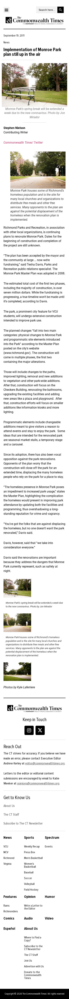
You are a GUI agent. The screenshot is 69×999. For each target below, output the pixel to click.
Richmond (8, 858)
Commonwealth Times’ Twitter (23, 142)
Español (9, 928)
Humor (50, 897)
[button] (6, 10)
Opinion (30, 897)
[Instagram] (29, 730)
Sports (29, 837)
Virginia (7, 864)
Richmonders (10, 911)
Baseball (28, 872)
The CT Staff (11, 814)
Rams (6, 905)
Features (10, 897)
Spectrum (52, 837)
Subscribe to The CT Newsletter (23, 823)
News (7, 837)
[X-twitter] (40, 730)
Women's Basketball (30, 865)
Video (49, 918)
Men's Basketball (33, 858)
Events (49, 846)
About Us (9, 806)
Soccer (28, 878)
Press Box (29, 852)
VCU (5, 846)
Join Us (28, 961)
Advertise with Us (34, 966)
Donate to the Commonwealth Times (32, 975)
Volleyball (29, 884)
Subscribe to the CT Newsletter (33, 947)
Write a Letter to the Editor (33, 907)
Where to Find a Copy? (32, 939)
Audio (28, 918)
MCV (5, 852)
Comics (8, 918)
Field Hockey (31, 890)
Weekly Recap (32, 846)
